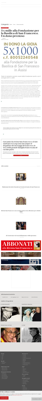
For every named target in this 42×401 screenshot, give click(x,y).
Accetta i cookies (4, 397)
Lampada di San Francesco (26, 362)
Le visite (23, 325)
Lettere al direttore (25, 380)
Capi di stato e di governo (27, 304)
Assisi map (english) (4, 378)
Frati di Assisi (24, 371)
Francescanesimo (20, 24)
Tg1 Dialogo (3, 363)
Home (11, 24)
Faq (2, 359)
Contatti (24, 376)
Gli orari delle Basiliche (5, 376)
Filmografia (24, 359)
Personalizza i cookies (36, 398)
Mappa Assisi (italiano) (5, 377)
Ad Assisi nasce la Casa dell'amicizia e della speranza (21, 235)
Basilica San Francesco (26, 372)
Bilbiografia (24, 360)
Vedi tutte (39, 166)
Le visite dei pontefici (5, 304)
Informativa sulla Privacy (17, 395)
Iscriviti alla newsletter (26, 381)
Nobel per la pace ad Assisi (6, 325)
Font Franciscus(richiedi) (26, 390)
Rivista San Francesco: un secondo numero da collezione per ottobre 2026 (21, 211)
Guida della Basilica (4, 375)
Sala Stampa (24, 382)
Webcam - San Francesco (26, 379)
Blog (2, 358)
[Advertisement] (21, 15)
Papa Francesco (4, 362)
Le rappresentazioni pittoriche (27, 358)
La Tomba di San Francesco (26, 363)
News (14, 24)
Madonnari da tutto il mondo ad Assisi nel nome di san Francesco (21, 187)
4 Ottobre (24, 361)
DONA (21, 155)
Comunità (24, 375)
